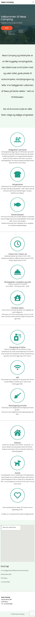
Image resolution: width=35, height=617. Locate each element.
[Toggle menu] (33, 2)
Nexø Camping (7, 2)
